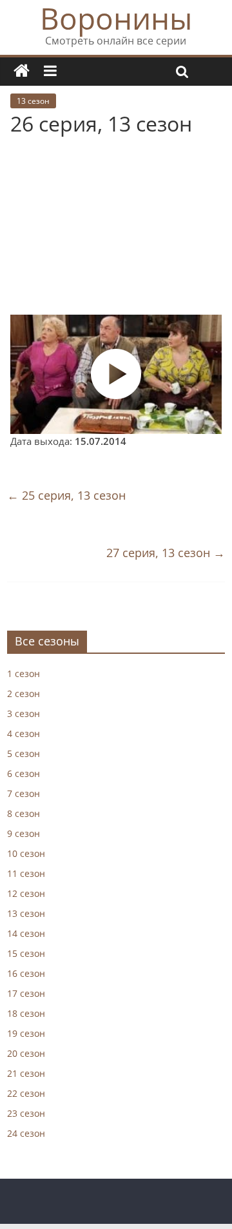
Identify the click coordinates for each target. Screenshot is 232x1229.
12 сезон (26, 893)
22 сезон (26, 1093)
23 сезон (26, 1113)
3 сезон (23, 713)
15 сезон (26, 953)
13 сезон (33, 100)
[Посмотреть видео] (116, 374)
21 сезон (26, 1073)
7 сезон (23, 793)
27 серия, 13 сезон (165, 552)
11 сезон (26, 873)
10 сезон (26, 853)
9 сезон (23, 833)
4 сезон (23, 733)
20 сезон (26, 1053)
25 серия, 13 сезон (66, 495)
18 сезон (26, 1013)
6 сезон (23, 773)
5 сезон (23, 753)
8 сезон (23, 813)
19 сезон (26, 1033)
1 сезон (23, 673)
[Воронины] (21, 71)
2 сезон (23, 693)
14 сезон (26, 933)
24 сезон (26, 1133)
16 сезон (26, 973)
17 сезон (26, 993)
